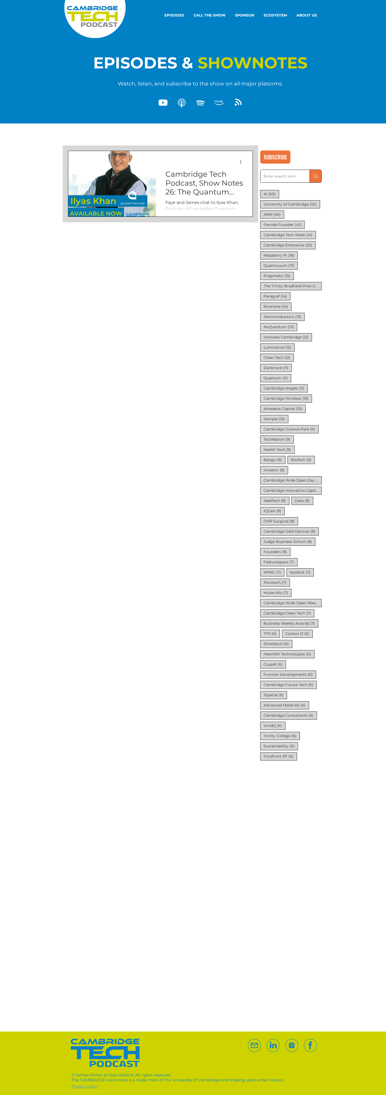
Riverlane (277, 306)
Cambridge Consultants (290, 715)
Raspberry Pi (281, 255)
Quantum (277, 377)
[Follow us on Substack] (291, 1045)
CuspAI (275, 664)
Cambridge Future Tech (290, 684)
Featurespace (281, 561)
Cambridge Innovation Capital (293, 490)
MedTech (276, 500)
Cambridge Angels (286, 388)
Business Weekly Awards (291, 623)
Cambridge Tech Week (290, 234)
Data (304, 500)
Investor (276, 469)
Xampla (276, 418)
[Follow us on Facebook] (310, 1045)
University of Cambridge (292, 204)
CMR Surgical (281, 521)
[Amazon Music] (219, 102)
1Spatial (275, 694)
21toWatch (278, 643)
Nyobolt (302, 572)
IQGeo (274, 510)
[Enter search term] (315, 176)
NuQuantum (280, 326)
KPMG (274, 572)
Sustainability (281, 745)
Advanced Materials (286, 705)
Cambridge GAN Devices (291, 531)
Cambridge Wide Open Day (293, 480)
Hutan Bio (277, 592)
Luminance (279, 347)
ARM (274, 214)
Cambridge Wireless (288, 398)
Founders (277, 551)
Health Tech (279, 449)
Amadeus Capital (285, 408)
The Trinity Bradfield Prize (293, 285)
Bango (274, 459)
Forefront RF (280, 756)
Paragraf (277, 296)
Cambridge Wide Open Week (293, 602)
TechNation (279, 439)
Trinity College (282, 735)
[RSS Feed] (237, 102)
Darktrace (278, 367)
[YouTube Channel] (163, 102)
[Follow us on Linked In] (273, 1045)
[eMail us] (254, 1045)
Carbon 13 (299, 633)
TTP (272, 633)
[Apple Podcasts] (181, 102)
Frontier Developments (290, 674)
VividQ (274, 725)
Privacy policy (84, 1086)
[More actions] (242, 162)
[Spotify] (200, 102)
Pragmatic (279, 275)
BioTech (303, 459)
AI (271, 193)
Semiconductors (284, 316)
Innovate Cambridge (288, 337)
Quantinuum (281, 265)
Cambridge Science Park (291, 429)
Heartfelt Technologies (289, 653)
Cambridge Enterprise (290, 244)
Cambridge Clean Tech (289, 613)
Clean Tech (279, 357)
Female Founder (284, 224)
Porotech (277, 582)
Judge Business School (289, 541)
